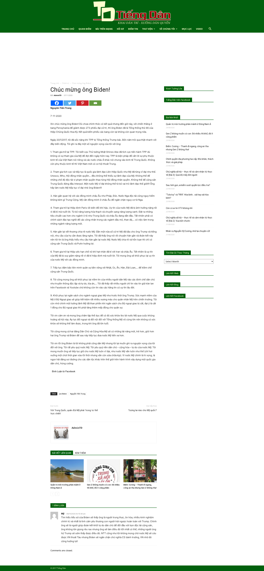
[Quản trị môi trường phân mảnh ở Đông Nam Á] (67, 470)
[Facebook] (57, 103)
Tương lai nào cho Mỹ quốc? (142, 410)
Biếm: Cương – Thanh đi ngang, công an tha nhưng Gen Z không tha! (187, 148)
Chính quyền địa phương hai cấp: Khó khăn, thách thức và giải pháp (189, 160)
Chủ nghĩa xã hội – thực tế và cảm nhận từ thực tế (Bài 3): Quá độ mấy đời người (189, 173)
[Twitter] (70, 103)
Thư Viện (147, 28)
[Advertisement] (132, 58)
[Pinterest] (82, 103)
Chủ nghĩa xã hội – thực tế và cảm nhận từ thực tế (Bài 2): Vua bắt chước (189, 219)
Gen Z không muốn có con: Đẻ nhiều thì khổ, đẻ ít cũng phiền (189, 135)
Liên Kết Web (172, 273)
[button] (210, 29)
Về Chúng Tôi (167, 28)
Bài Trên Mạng (104, 28)
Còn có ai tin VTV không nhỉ (179, 208)
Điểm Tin (133, 28)
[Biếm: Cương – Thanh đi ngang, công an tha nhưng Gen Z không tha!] (140, 470)
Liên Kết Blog (172, 284)
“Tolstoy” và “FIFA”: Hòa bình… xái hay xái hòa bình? (187, 196)
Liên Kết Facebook (175, 296)
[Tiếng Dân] (132, 12)
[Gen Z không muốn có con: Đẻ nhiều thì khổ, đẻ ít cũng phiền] (103, 470)
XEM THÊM (80, 453)
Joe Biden (63, 394)
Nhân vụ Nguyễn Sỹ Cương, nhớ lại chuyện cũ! (188, 231)
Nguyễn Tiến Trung (77, 394)
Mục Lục (187, 28)
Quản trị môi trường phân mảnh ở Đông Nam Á (188, 124)
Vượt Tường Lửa (174, 88)
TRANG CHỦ (68, 28)
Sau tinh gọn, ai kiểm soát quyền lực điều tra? (188, 185)
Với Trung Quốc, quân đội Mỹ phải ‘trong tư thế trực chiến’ (74, 412)
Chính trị (65, 83)
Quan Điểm (85, 28)
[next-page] (57, 494)
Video (199, 28)
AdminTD (57, 95)
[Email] (95, 103)
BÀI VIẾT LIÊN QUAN (61, 453)
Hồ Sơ (120, 28)
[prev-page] (52, 494)
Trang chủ (54, 83)
